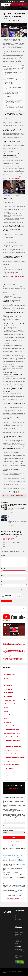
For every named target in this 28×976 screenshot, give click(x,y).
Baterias (6, 678)
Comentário (4, 555)
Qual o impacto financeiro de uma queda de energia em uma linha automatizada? (14, 101)
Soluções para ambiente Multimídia (13, 729)
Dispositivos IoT (8, 685)
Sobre (16, 913)
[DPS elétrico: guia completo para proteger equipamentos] (4, 507)
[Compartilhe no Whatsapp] (16, 21)
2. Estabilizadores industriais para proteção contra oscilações (15, 86)
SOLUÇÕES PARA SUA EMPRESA (12, 764)
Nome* (4, 820)
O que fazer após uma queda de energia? (13, 110)
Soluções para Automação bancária (13, 737)
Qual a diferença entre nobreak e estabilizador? (14, 105)
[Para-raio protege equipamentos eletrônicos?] (4, 518)
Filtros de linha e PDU (9, 700)
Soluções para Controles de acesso (12, 746)
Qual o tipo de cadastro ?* (9, 830)
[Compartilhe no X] (10, 1)
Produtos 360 (7, 715)
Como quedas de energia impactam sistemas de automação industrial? (13, 69)
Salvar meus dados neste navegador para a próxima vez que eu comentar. (14, 590)
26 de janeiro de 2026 (7, 539)
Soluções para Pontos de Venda (12, 761)
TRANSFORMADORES (9, 772)
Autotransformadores (9, 674)
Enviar (14, 837)
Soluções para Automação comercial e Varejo (13, 741)
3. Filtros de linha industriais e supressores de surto (14, 88)
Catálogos (6, 682)
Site (2, 581)
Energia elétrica (8, 689)
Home (2, 6)
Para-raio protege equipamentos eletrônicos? (15, 516)
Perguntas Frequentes (8, 96)
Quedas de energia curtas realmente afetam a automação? (14, 98)
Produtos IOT (17, 943)
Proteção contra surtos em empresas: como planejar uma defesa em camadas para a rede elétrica (13, 659)
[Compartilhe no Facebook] (9, 21)
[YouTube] (12, 1)
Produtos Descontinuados (18, 941)
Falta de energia (8, 696)
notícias (6, 711)
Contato (16, 921)
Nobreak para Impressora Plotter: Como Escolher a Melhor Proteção (14, 656)
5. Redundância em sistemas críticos (12, 92)
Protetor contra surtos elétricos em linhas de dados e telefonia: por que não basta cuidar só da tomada (14, 651)
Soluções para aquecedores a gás (12, 733)
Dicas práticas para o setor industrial (11, 93)
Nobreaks (6, 707)
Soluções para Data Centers (11, 750)
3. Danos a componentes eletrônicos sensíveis (14, 74)
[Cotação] (19, 4)
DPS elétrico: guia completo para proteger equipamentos (17, 505)
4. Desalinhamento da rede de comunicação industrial (14, 76)
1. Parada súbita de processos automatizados (14, 70)
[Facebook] (5, 1)
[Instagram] (7, 1)
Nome (3, 568)
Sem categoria (7, 722)
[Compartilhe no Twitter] (11, 21)
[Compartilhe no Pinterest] (13, 21)
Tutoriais (6, 775)
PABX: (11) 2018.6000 (19, 955)
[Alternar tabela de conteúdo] (22, 66)
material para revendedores (11, 704)
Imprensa (16, 915)
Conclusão (6, 95)
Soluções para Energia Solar (11, 753)
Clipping (16, 917)
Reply (4, 546)
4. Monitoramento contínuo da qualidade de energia (14, 90)
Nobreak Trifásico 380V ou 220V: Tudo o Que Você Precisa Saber (17, 496)
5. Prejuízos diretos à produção (11, 78)
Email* (4, 825)
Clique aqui (19, 860)
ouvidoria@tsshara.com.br (20, 958)
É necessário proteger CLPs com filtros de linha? (14, 106)
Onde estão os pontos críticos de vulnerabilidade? (14, 79)
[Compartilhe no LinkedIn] (14, 21)
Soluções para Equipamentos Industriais (14, 757)
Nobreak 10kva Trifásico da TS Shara (7, 496)
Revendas (6, 718)
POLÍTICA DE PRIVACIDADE (19, 922)
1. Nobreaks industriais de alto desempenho (14, 83)
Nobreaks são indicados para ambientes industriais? (13, 103)
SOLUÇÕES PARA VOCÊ (9, 768)
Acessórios (6, 671)
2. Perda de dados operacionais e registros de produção (14, 73)
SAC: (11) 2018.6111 (18, 956)
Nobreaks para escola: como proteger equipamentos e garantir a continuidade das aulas (14, 644)
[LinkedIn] (9, 1)
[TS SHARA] (6, 4)
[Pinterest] (15, 1)
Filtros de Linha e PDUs (19, 937)
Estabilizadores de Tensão (18, 935)
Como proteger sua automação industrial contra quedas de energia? (13, 82)
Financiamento (18, 919)
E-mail (3, 575)
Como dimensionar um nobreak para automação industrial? (15, 108)
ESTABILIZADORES (8, 693)
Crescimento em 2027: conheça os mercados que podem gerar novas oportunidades (13, 647)
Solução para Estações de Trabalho (13, 726)
